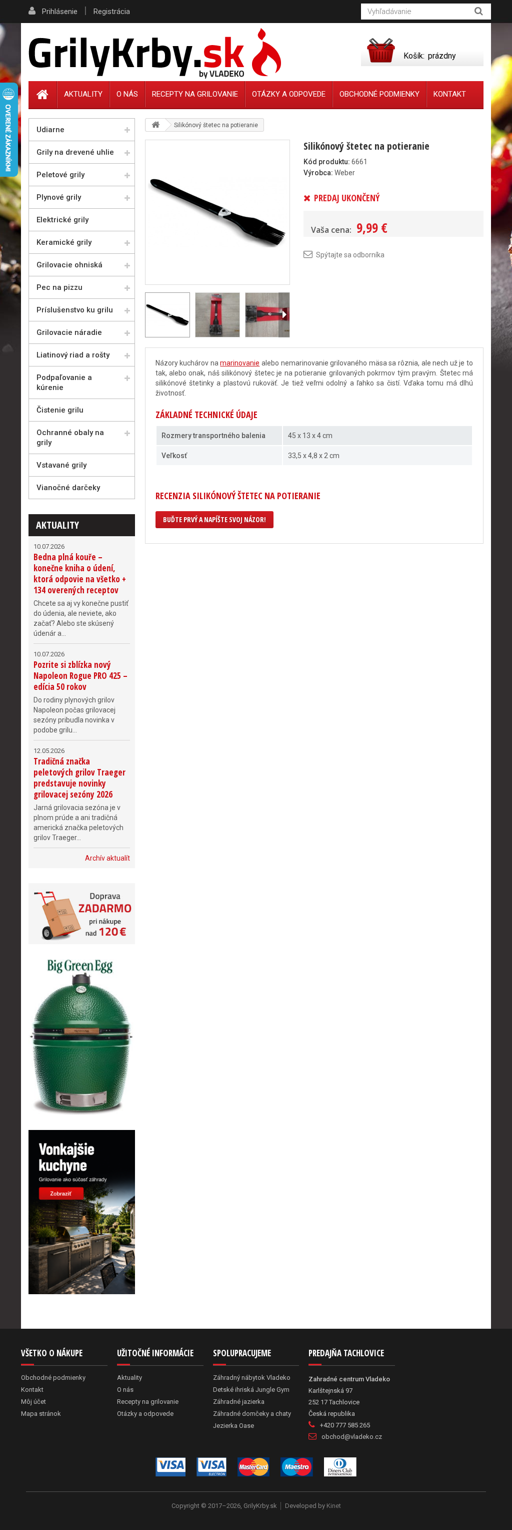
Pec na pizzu (59, 287)
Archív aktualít (107, 858)
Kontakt (450, 94)
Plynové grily (58, 197)
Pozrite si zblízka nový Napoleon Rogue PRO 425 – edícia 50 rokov (81, 675)
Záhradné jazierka (238, 1401)
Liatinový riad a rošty (73, 354)
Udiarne (50, 129)
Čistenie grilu (60, 410)
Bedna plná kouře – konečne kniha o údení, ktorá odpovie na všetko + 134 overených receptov (80, 573)
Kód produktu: (327, 162)
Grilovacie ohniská (69, 264)
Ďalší (284, 314)
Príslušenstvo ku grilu (74, 309)
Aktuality (57, 525)
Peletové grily (60, 174)
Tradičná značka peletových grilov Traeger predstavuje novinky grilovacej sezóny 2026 (80, 777)
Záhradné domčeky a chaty (252, 1413)
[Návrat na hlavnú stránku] (155, 125)
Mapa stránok (41, 1413)
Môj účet (33, 1401)
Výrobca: (318, 173)
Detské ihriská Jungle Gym (251, 1389)
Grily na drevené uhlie (75, 152)
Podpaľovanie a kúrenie (64, 382)
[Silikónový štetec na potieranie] (217, 212)
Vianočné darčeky (68, 487)
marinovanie (240, 363)
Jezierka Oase (233, 1425)
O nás (127, 94)
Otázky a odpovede (289, 94)
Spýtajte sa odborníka (350, 255)
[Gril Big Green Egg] (81, 1037)
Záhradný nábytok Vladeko (251, 1377)
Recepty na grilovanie (195, 94)
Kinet (333, 1505)
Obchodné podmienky (380, 94)
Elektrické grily (62, 219)
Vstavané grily (61, 465)
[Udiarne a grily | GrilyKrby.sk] (154, 54)
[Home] (42, 94)
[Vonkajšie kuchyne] (81, 1212)
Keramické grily (64, 242)
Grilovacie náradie (69, 332)
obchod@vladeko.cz (352, 1436)
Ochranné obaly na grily (70, 437)
